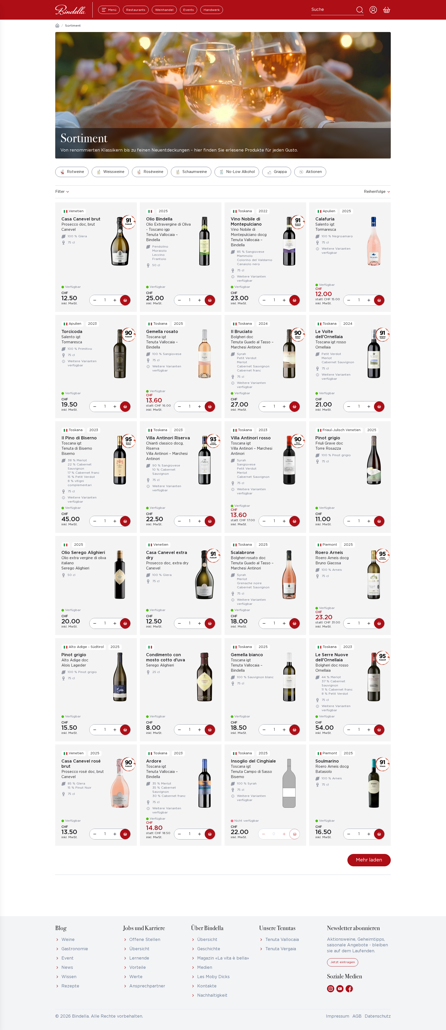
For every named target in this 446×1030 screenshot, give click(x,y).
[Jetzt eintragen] (342, 965)
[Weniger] (95, 300)
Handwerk (212, 10)
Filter (60, 191)
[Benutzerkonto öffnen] (373, 10)
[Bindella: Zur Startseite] (70, 10)
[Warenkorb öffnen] (387, 10)
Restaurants (135, 10)
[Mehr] (115, 300)
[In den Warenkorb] (125, 300)
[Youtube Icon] (340, 988)
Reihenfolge (375, 191)
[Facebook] (349, 988)
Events (188, 10)
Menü (112, 10)
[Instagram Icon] (330, 988)
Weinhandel (164, 10)
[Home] (57, 25)
